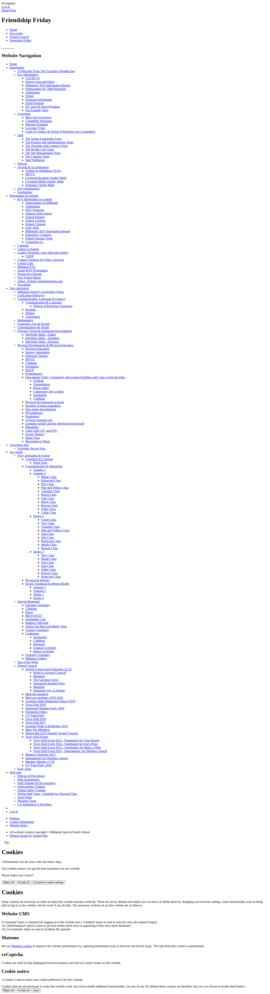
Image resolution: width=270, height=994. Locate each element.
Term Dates (24, 797)
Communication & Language (43, 302)
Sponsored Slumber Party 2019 (44, 708)
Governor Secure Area (31, 448)
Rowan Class (49, 505)
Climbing (31, 363)
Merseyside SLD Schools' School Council (51, 733)
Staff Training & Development (36, 783)
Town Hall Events (36, 736)
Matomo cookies (21, 946)
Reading (30, 309)
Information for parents (23, 195)
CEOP (29, 256)
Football (38, 380)
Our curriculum (19, 288)
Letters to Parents (28, 249)
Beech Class (49, 494)
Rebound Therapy (36, 356)
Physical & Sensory (37, 580)
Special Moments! (28, 601)
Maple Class (49, 477)
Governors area (19, 445)
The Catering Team (37, 156)
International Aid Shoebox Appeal (46, 758)
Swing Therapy (35, 434)
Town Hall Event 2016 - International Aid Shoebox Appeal (70, 751)
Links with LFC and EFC (41, 430)
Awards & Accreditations (33, 167)
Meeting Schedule (36, 124)
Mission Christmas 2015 (40, 754)
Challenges (32, 633)
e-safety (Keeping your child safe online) (42, 252)
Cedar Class (48, 512)
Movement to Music (37, 441)
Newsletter (24, 284)
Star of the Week (27, 662)
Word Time (40, 462)
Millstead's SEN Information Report (47, 85)
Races (29, 612)
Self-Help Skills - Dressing (42, 341)
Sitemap (14, 818)
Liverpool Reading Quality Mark (45, 178)
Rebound (39, 644)
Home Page (9, 10)
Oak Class (47, 498)
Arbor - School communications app (40, 281)
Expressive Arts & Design (33, 324)
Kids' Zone (24, 769)
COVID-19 (32, 78)
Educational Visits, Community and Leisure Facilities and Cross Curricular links (75, 377)
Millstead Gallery (36, 658)
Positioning (32, 416)
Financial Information (38, 99)
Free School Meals (29, 277)
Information (16, 67)
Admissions (32, 92)
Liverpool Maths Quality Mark (44, 181)
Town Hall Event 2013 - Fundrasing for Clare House (66, 740)
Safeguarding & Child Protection (45, 89)
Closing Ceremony (37, 630)
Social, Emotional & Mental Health (47, 583)
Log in (6, 7)
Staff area (15, 772)
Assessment (32, 316)
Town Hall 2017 (35, 722)
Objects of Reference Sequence (52, 306)
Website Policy (18, 825)
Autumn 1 (39, 469)
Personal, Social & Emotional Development (44, 331)
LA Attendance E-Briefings (34, 804)
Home (13, 29)
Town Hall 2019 (35, 704)
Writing (30, 313)
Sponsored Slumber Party (49, 683)
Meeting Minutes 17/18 (39, 761)
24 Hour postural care (38, 420)
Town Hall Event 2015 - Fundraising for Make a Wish (67, 747)
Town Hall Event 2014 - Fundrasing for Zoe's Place (65, 744)
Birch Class (48, 502)
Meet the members (36, 694)
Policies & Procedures (31, 776)
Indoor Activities (43, 651)
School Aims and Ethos (40, 81)
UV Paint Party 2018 (38, 765)
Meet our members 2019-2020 (44, 697)
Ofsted (29, 96)
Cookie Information (21, 822)
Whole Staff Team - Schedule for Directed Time (47, 793)
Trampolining (41, 384)
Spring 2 (38, 551)
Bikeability (32, 427)
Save (36, 990)
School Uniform (35, 220)
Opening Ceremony (37, 605)
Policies (22, 163)
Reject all (8, 882)
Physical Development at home (44, 402)
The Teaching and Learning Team (46, 146)
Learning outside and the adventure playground (54, 423)
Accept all (23, 882)
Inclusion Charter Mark (39, 185)
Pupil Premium (34, 103)
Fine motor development (40, 409)
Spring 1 (38, 516)
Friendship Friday (20, 40)
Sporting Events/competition (43, 405)
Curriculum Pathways (30, 295)
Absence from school (38, 213)
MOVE (30, 174)
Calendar (23, 245)
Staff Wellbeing (35, 160)
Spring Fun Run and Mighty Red (46, 626)
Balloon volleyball (36, 623)
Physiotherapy (34, 413)
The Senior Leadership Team (43, 138)
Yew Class (47, 523)
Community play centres (48, 391)
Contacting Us (34, 242)
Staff (20, 135)
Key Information (27, 74)
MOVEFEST (33, 615)
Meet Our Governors (38, 117)
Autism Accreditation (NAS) (43, 170)
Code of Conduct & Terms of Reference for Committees (60, 131)
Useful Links (25, 263)
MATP (29, 370)
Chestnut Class (50, 491)
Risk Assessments (28, 779)
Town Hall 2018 (35, 719)
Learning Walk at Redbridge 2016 (46, 726)
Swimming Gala (35, 619)
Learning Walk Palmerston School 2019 (50, 701)
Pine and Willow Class (55, 530)
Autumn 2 (39, 473)
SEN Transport (34, 210)
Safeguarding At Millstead (41, 202)
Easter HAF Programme (32, 270)
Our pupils (16, 33)
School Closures (35, 224)
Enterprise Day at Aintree (49, 690)
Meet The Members (37, 729)
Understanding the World (33, 327)
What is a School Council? (49, 672)
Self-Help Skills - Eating (40, 334)
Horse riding (41, 388)
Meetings (39, 687)
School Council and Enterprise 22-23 (48, 669)
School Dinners (35, 217)
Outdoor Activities (44, 647)
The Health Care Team (39, 149)
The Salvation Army (46, 680)
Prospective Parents (29, 274)
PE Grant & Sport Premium (42, 106)
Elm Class (47, 484)
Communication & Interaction (43, 466)
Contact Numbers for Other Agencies (40, 259)
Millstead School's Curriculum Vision (40, 291)
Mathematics (25, 320)
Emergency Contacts (38, 235)
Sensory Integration (37, 352)
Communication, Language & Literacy (41, 299)
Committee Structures (38, 121)
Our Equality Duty (37, 110)
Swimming (32, 366)
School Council (19, 37)
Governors (24, 113)
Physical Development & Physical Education (45, 345)
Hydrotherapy (34, 373)
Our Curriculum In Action (33, 455)
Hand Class (32, 437)
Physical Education (37, 348)
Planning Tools (26, 801)
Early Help (32, 227)
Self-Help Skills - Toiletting (42, 338)
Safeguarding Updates (31, 786)
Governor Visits (35, 128)
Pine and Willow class (55, 487)
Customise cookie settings (48, 882)
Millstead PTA (26, 267)
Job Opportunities (28, 188)
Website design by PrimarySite (28, 835)
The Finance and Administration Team (49, 142)
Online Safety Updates (31, 790)
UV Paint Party (34, 715)
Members (39, 676)
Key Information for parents (34, 199)
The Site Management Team (42, 153)
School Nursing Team (39, 238)
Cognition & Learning (39, 459)
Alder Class (48, 509)
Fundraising (24, 192)
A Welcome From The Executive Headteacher (46, 71)
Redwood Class (51, 480)
